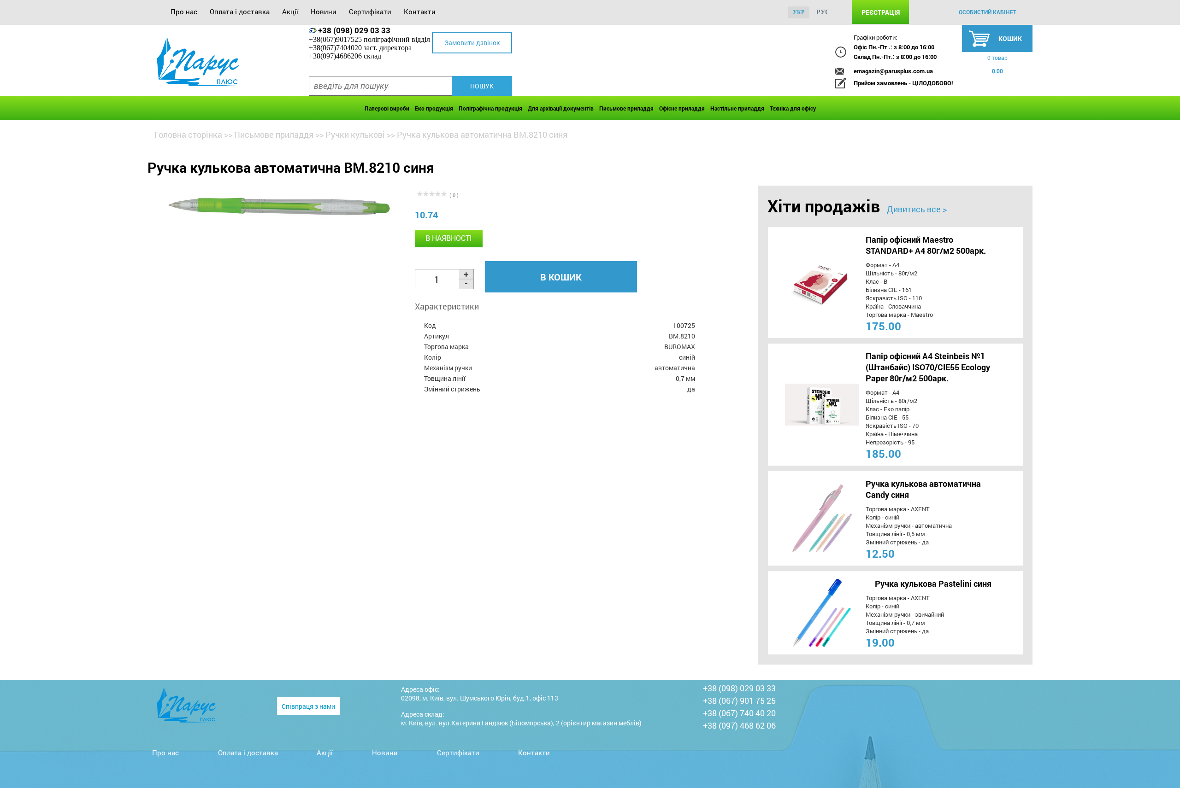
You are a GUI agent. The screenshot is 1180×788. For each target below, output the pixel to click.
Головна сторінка (188, 134)
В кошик (561, 277)
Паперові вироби (387, 108)
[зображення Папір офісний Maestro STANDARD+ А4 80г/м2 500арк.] (805, 282)
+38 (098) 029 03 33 (354, 30)
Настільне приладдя (737, 108)
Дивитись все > (917, 209)
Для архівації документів (561, 108)
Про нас (184, 11)
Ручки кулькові (355, 134)
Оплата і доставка (240, 11)
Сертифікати (370, 11)
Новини (323, 11)
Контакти (420, 11)
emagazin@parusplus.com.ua (893, 71)
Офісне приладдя (682, 108)
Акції (290, 11)
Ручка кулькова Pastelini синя (933, 583)
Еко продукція (434, 108)
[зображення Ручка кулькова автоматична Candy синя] (805, 518)
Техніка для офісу (793, 108)
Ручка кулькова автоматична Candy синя (923, 489)
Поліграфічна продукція (490, 108)
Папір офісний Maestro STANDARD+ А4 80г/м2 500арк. (926, 245)
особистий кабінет (987, 12)
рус (823, 12)
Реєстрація (880, 12)
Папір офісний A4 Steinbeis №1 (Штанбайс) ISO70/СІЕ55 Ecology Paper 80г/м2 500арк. (928, 367)
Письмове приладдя (626, 108)
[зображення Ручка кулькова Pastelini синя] (805, 613)
